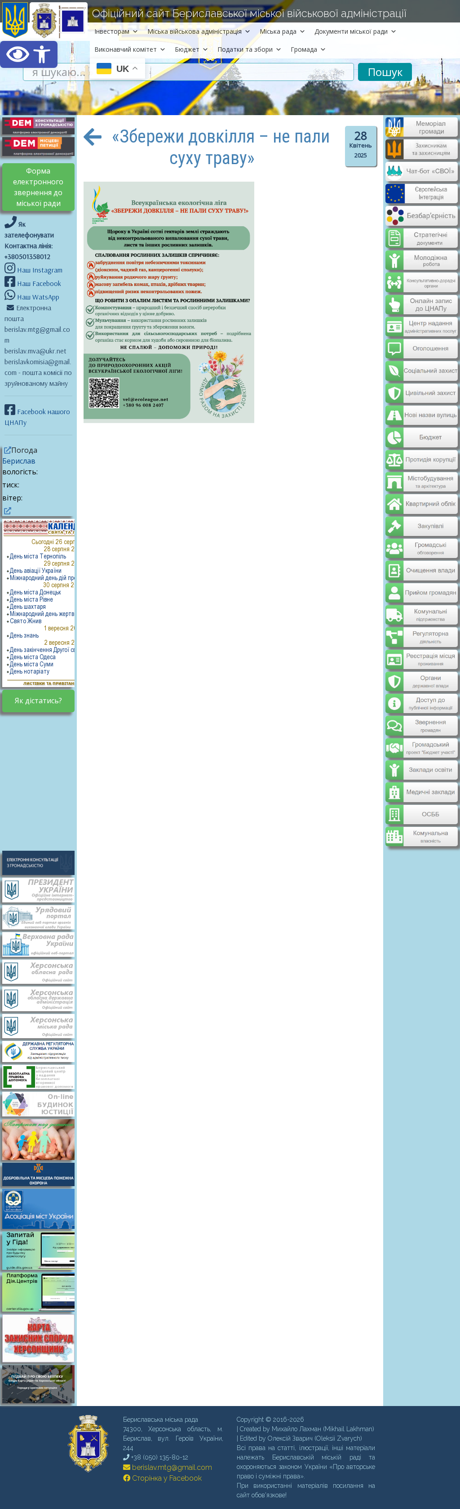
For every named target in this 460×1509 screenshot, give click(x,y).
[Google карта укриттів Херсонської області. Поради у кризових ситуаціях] (43, 1401)
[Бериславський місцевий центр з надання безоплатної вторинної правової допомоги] (43, 1076)
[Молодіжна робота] (421, 254)
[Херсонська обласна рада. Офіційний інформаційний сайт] (43, 971)
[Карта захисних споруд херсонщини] (43, 1360)
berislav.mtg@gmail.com (171, 1467)
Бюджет (187, 49)
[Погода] (6, 450)
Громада (304, 49)
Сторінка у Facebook (166, 1478)
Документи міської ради (351, 31)
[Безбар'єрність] (421, 218)
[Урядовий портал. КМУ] (43, 916)
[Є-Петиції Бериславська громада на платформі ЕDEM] (43, 146)
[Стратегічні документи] (421, 232)
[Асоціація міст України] (43, 1208)
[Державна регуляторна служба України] (43, 1051)
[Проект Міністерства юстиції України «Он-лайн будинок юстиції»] (43, 1103)
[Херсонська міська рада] (43, 1025)
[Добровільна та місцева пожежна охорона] (43, 1174)
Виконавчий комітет (125, 49)
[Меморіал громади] (421, 133)
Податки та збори (245, 49)
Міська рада (278, 31)
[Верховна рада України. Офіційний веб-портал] (43, 944)
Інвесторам (111, 31)
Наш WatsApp (37, 296)
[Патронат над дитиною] (43, 1139)
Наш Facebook (38, 283)
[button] (29, 54)
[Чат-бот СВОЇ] (421, 176)
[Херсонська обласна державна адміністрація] (43, 998)
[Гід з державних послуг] (43, 1267)
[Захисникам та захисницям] (421, 155)
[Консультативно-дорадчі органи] (421, 275)
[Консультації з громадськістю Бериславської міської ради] (43, 862)
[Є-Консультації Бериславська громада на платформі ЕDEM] (43, 125)
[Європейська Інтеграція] (421, 197)
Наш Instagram (39, 269)
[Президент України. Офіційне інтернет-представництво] (43, 889)
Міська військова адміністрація (194, 31)
